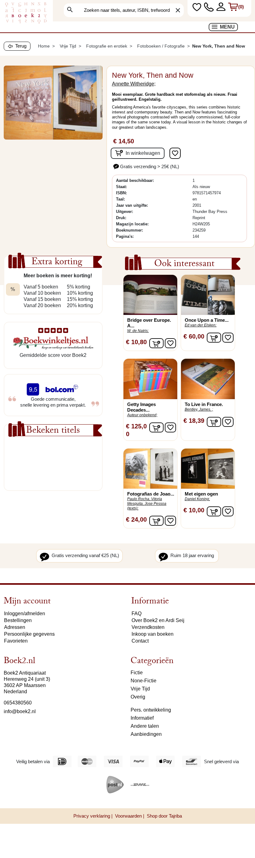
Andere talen (145, 726)
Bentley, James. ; (199, 409)
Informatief (142, 718)
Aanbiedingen (146, 734)
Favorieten (16, 641)
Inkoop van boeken (153, 634)
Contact (140, 641)
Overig (138, 696)
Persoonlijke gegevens (29, 634)
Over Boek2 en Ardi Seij (158, 620)
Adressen (14, 627)
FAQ (136, 613)
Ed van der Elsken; (200, 325)
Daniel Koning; (197, 499)
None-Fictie (143, 680)
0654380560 (18, 702)
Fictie (137, 672)
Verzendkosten (148, 627)
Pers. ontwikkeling (151, 710)
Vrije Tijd (140, 688)
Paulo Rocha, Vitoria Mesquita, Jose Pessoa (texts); (146, 503)
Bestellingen (18, 620)
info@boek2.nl (20, 711)
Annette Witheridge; (133, 83)
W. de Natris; (138, 331)
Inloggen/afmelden (24, 613)
